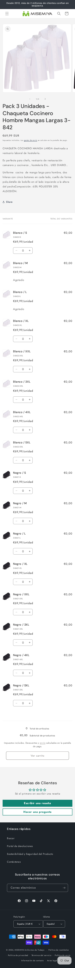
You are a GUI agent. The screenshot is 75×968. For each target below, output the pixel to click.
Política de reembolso (58, 949)
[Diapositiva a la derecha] (45, 99)
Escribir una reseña (37, 803)
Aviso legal (52, 960)
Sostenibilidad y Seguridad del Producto (30, 854)
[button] (7, 13)
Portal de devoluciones (20, 846)
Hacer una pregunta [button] (37, 812)
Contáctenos (14, 862)
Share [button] (9, 202)
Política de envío (62, 955)
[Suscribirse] (64, 888)
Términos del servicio (41, 955)
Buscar (11, 838)
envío (42, 743)
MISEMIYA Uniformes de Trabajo (29, 949)
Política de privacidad (18, 955)
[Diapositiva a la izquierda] (30, 99)
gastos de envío (30, 140)
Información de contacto (32, 960)
